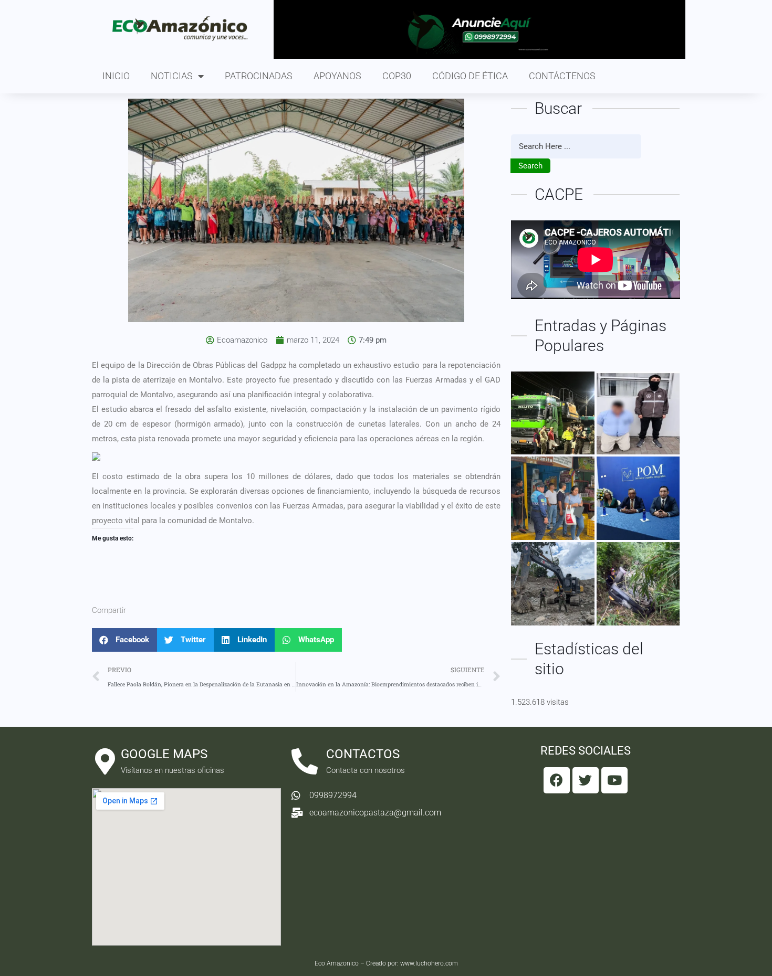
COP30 (396, 75)
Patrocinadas (259, 75)
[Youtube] (614, 780)
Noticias (172, 75)
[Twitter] (585, 780)
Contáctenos (562, 75)
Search (530, 166)
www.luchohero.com (429, 963)
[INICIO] (552, 413)
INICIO (116, 75)
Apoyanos (337, 75)
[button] (124, 640)
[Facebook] (557, 780)
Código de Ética (470, 75)
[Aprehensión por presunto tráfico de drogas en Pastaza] (638, 413)
